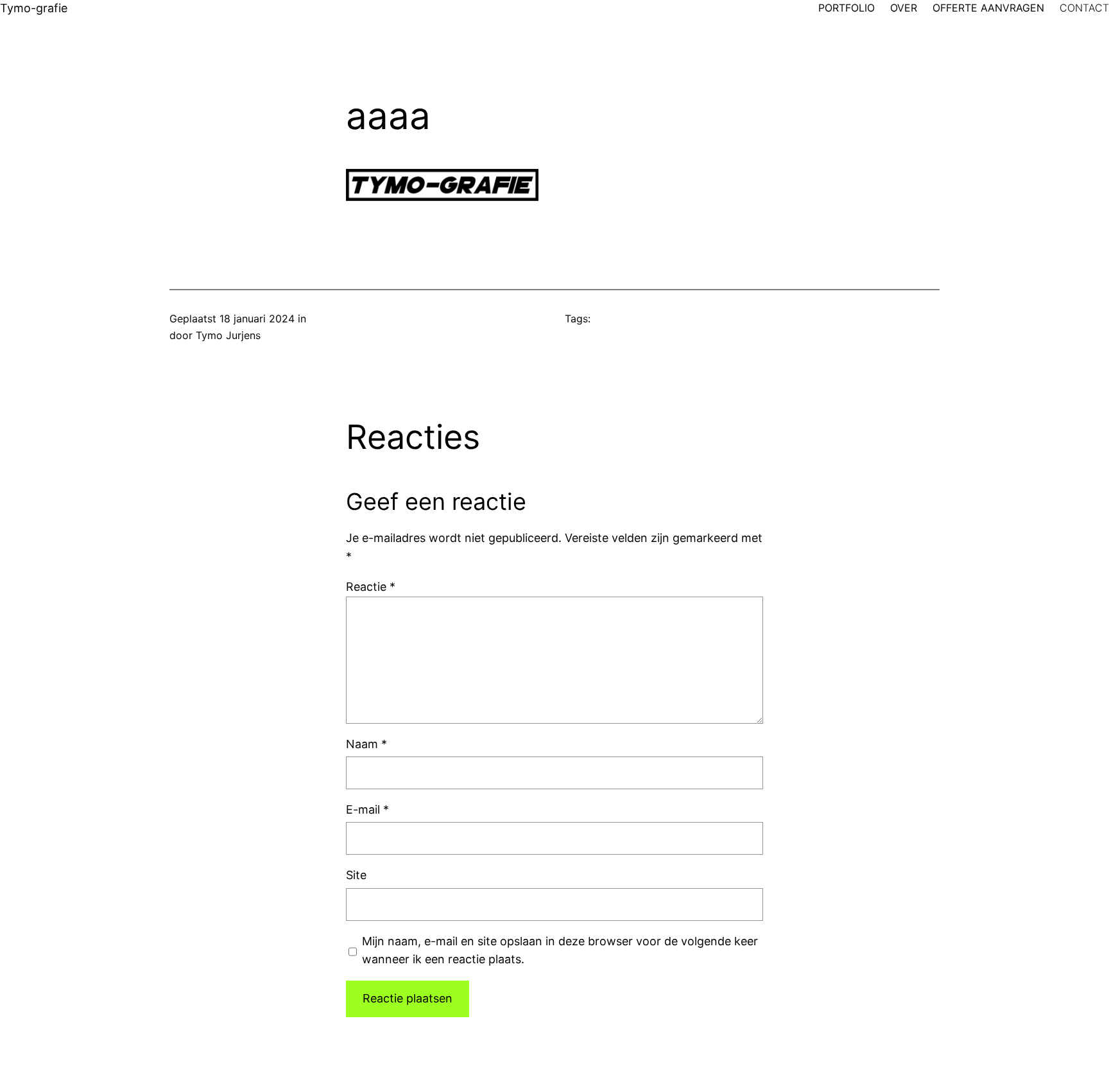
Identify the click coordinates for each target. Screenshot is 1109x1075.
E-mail (367, 809)
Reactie (370, 586)
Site (356, 875)
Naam (366, 744)
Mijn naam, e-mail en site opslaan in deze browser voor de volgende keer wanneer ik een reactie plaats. (560, 950)
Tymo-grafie (33, 8)
